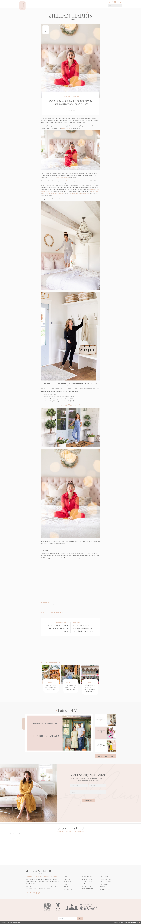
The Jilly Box (70, 682)
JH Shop (37, 4)
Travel (90, 682)
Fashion (66, 887)
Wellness (67, 879)
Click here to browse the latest (70, 831)
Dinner (51, 682)
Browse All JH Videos (105, 756)
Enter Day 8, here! (70, 404)
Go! (80, 918)
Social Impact (104, 884)
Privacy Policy (117, 922)
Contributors (68, 889)
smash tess (64, 604)
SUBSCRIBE (88, 800)
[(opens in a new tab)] (59, 733)
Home (65, 876)
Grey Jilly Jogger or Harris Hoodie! (78, 193)
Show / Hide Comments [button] (56, 613)
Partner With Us (105, 889)
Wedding (79, 4)
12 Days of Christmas (70, 97)
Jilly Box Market (87, 886)
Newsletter (63, 4)
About (53, 4)
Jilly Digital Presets (88, 876)
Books (71, 4)
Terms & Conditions (125, 922)
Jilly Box (47, 5)
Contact (102, 887)
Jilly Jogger (92, 189)
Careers (102, 892)
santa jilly (57, 604)
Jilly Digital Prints (87, 874)
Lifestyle (67, 874)
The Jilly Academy (105, 881)
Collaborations (87, 879)
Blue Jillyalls (95, 191)
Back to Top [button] (135, 922)
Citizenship (67, 881)
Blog (29, 4)
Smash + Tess (65, 128)
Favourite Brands (87, 888)
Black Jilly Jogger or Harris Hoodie (52, 193)
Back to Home (104, 874)
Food (65, 884)
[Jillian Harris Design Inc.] (70, 16)
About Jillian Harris (106, 879)
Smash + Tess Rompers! (62, 177)
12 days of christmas (47, 604)
